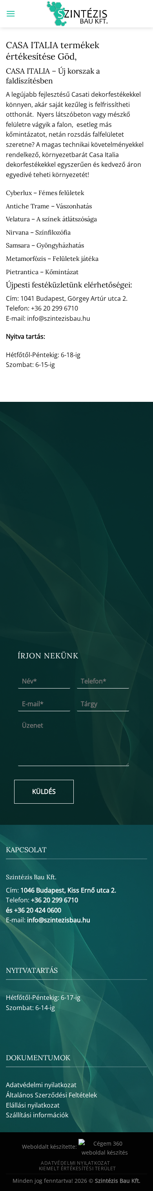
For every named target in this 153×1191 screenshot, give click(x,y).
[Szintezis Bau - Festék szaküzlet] (77, 13)
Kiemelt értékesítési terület (77, 1168)
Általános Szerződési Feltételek (51, 1095)
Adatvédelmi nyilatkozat (41, 1085)
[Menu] (10, 13)
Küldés (44, 791)
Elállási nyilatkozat (33, 1105)
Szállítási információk (37, 1115)
